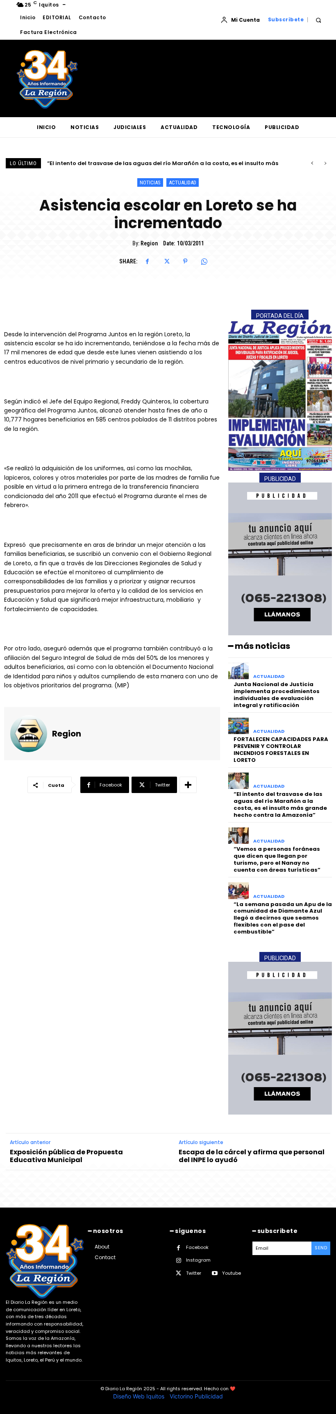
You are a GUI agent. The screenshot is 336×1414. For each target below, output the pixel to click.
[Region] (28, 733)
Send (321, 1247)
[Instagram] (178, 1260)
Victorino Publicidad (196, 1396)
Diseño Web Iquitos (139, 1396)
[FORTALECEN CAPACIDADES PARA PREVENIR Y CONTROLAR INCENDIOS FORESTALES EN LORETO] (238, 726)
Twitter (193, 1273)
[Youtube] (214, 1273)
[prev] (312, 163)
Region (149, 243)
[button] (318, 20)
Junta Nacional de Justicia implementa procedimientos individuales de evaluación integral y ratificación (277, 694)
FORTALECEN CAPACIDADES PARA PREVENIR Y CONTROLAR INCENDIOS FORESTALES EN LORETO (281, 749)
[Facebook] (147, 261)
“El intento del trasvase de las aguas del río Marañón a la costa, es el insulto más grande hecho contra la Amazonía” (280, 804)
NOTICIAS (150, 182)
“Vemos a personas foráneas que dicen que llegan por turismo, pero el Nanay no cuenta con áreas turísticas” (277, 859)
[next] (325, 163)
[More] (188, 785)
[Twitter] (166, 261)
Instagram (198, 1260)
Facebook (197, 1247)
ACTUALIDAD (182, 182)
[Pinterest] (185, 261)
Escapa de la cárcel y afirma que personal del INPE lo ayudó (252, 1156)
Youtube (231, 1273)
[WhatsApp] (204, 261)
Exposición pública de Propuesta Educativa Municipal (66, 1156)
